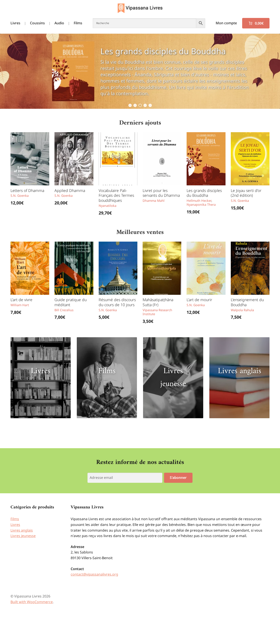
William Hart (19, 305)
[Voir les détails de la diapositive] (140, 71)
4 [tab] (145, 105)
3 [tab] (140, 105)
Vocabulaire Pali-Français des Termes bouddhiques (116, 195)
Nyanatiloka (107, 206)
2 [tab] (135, 105)
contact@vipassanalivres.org (94, 574)
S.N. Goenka (19, 195)
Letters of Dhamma (27, 190)
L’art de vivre (21, 299)
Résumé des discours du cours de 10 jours (117, 302)
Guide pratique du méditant (70, 302)
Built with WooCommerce (31, 601)
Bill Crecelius (64, 310)
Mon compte (226, 23)
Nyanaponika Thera (201, 204)
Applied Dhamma (69, 190)
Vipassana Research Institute (157, 312)
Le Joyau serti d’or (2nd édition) (246, 193)
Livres (15, 23)
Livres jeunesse (173, 377)
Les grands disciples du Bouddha (204, 193)
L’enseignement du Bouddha (247, 302)
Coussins (37, 23)
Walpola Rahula (242, 310)
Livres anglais (239, 371)
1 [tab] (130, 105)
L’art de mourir (199, 299)
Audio (59, 23)
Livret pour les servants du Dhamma (161, 193)
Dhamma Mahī (153, 200)
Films (78, 23)
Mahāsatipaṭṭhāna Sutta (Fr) (158, 302)
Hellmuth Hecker (199, 200)
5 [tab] (150, 105)
